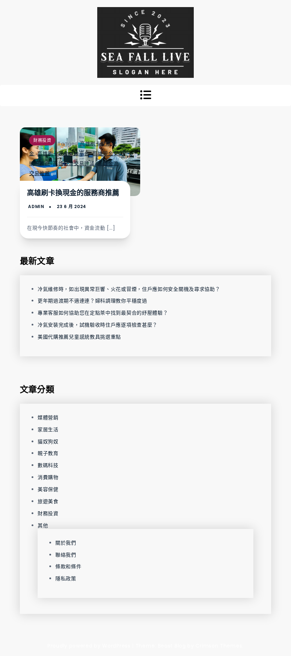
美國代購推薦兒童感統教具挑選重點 (79, 336)
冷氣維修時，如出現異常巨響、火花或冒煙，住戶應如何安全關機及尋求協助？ (129, 289)
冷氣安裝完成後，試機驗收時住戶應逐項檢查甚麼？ (98, 324)
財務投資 (42, 140)
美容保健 (48, 489)
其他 (43, 525)
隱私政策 (65, 578)
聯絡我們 (65, 554)
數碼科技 (48, 465)
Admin (36, 206)
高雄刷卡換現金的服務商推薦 (73, 193)
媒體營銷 (48, 417)
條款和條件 (68, 566)
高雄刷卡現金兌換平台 (63, 153)
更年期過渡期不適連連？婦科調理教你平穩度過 (92, 300)
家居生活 (48, 429)
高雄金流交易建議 (74, 163)
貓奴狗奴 (48, 441)
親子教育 (48, 453)
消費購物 (48, 477)
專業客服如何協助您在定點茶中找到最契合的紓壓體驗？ (103, 312)
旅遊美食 (48, 501)
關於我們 (65, 542)
